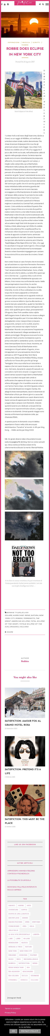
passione (23, 955)
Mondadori (13, 943)
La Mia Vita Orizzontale (19, 934)
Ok (13, 1031)
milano (27, 938)
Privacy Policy (10, 1013)
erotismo (36, 922)
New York (13, 951)
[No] (47, 1026)
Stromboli (13, 980)
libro (18, 938)
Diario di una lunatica (19, 914)
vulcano (34, 980)
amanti (12, 905)
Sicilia (25, 976)
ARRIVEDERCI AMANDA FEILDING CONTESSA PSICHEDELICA (21, 872)
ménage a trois (15, 947)
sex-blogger (14, 971)
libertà (36, 934)
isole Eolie (13, 930)
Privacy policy (29, 1031)
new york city (26, 951)
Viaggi (25, 45)
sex (28, 967)
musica (25, 943)
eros (27, 922)
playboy (33, 955)
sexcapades (28, 971)
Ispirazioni (14, 42)
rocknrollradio (31, 959)
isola (32, 926)
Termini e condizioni (12, 1009)
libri (11, 938)
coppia (24, 909)
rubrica (12, 963)
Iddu (24, 926)
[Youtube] (5, 4)
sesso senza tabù (16, 967)
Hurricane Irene (21, 615)
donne (25, 918)
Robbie (19, 618)
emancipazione (15, 922)
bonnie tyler (14, 612)
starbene (35, 976)
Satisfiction (24, 963)
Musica (26, 42)
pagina (15, 442)
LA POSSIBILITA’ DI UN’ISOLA (19, 880)
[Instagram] (8, 4)
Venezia (24, 980)
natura (34, 615)
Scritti (36, 42)
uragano (14, 627)
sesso (35, 963)
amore (21, 905)
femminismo (14, 926)
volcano (24, 627)
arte (29, 905)
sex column (14, 976)
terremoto (29, 618)
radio (11, 959)
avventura (13, 909)
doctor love (14, 918)
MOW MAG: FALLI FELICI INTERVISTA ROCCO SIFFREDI (22, 888)
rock (19, 959)
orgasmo (12, 955)
